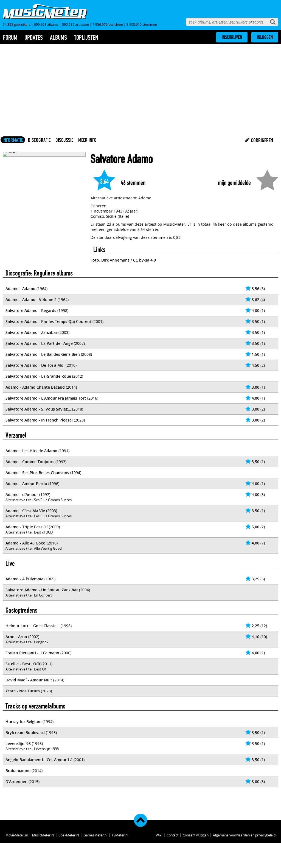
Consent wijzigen (196, 835)
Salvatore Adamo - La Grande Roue (38, 376)
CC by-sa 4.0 (144, 260)
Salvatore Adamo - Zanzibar (31, 332)
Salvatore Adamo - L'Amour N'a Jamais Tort (45, 398)
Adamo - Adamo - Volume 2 (31, 299)
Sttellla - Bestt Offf (22, 663)
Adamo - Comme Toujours (29, 461)
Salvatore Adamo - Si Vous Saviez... (38, 409)
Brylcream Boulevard (25, 732)
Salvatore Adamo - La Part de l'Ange (39, 343)
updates (33, 37)
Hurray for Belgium (23, 721)
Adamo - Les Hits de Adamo (31, 450)
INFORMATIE (12, 140)
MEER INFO (87, 140)
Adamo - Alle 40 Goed (25, 543)
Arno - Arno (16, 636)
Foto (95, 260)
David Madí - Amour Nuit (28, 680)
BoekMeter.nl (68, 835)
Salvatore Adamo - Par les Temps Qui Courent (48, 321)
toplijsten (86, 37)
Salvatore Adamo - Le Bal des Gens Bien (42, 354)
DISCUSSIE (64, 140)
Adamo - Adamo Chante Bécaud (35, 387)
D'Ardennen (16, 781)
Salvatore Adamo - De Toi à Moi (34, 365)
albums (58, 37)
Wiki (159, 835)
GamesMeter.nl (95, 835)
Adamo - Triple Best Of (26, 526)
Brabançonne (17, 770)
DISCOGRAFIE (39, 140)
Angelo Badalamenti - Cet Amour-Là (38, 759)
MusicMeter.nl (43, 835)
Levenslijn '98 (18, 743)
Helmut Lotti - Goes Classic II (32, 625)
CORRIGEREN (261, 140)
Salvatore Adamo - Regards (30, 310)
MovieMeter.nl (16, 835)
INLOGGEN (265, 37)
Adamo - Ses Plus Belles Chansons (37, 472)
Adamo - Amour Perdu (26, 483)
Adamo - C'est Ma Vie (25, 510)
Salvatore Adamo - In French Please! (39, 420)
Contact (172, 835)
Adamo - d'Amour (21, 494)
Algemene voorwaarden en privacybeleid (244, 835)
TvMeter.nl (120, 835)
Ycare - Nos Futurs (22, 690)
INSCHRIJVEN (232, 37)
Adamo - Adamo (20, 288)
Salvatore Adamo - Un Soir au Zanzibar (41, 589)
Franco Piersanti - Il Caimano (32, 652)
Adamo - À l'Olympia (24, 578)
